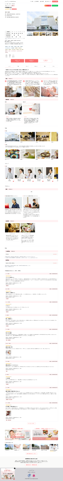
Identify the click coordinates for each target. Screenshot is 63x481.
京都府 (7, 3)
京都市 (10, 3)
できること (36, 66)
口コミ (54, 66)
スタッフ (27, 66)
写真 (18, 66)
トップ (9, 66)
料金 (44, 66)
